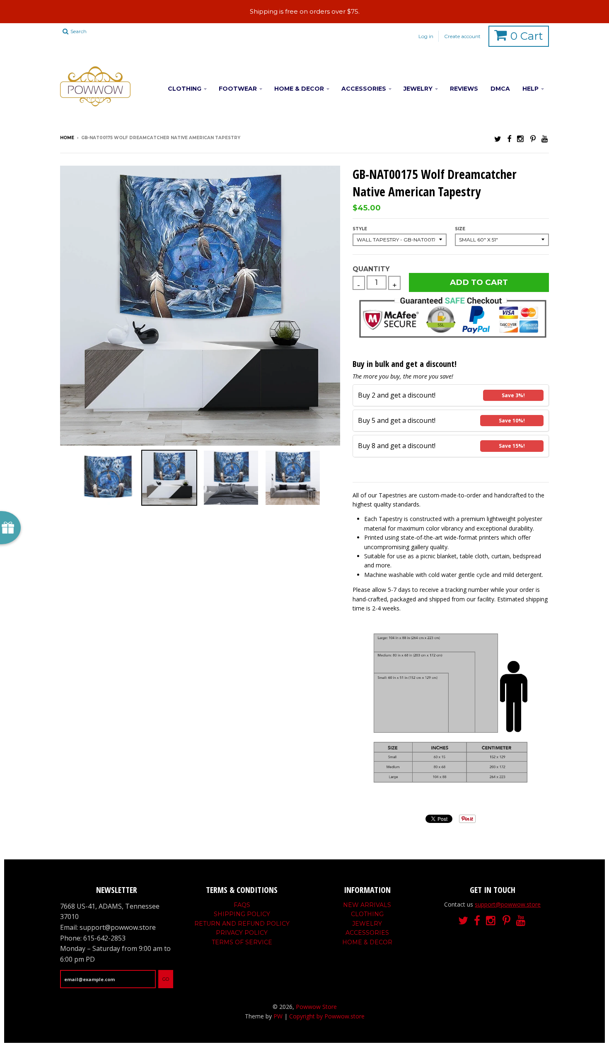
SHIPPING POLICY (242, 914)
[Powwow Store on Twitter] (497, 139)
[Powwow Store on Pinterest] (533, 139)
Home (67, 137)
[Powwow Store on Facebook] (509, 139)
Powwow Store (316, 1007)
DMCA (500, 88)
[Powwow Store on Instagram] (520, 139)
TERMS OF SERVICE (242, 942)
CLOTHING (184, 88)
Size (460, 229)
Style (360, 229)
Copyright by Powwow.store (327, 1016)
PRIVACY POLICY (242, 932)
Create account (462, 36)
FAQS (242, 905)
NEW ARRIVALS (367, 905)
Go (165, 979)
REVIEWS (464, 88)
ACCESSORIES (363, 88)
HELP (530, 88)
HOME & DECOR (299, 88)
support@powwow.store (508, 904)
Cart (526, 36)
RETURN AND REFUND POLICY (242, 923)
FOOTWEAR (238, 88)
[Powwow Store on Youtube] (545, 139)
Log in (425, 36)
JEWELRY (418, 88)
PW (278, 1016)
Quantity (371, 269)
